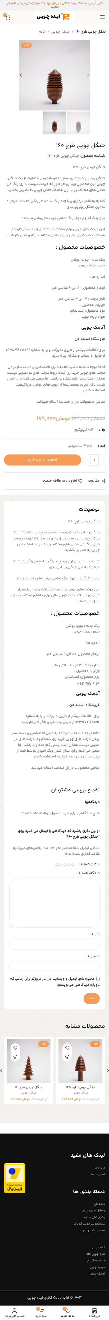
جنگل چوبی (60, 32)
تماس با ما (98, 1174)
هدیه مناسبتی (95, 1260)
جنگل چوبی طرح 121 (29, 1087)
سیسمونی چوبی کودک (89, 1223)
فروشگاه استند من (90, 339)
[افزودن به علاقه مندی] (67, 1048)
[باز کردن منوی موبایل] (102, 17)
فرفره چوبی (97, 1267)
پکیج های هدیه (94, 1217)
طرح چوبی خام (95, 1254)
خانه (42, 32)
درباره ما (99, 1167)
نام (95, 934)
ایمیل (93, 956)
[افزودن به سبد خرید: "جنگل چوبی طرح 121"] (15, 1057)
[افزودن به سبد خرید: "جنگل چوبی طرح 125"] (67, 1057)
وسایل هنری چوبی (92, 1210)
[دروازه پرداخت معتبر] (14, 1178)
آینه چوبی (98, 1247)
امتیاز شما (90, 864)
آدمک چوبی (93, 327)
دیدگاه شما (89, 873)
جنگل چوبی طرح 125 (80, 1087)
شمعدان (99, 1204)
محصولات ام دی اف (92, 1230)
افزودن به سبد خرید (42, 459)
